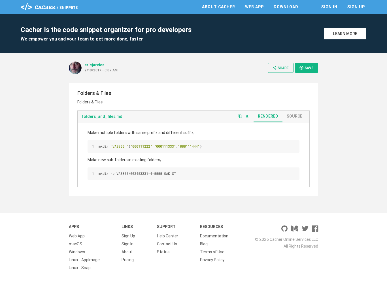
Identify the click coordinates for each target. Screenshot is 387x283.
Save (306, 67)
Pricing (128, 259)
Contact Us (167, 243)
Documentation (214, 236)
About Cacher (218, 6)
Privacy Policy (212, 259)
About (127, 251)
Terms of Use (212, 251)
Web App (254, 6)
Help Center (167, 236)
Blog (204, 243)
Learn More (345, 33)
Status (163, 251)
